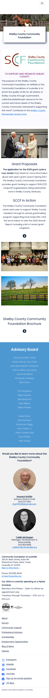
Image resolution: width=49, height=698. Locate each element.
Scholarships (8, 637)
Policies (5, 651)
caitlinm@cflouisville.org (24, 547)
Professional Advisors (12, 632)
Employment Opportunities (15, 641)
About (5, 618)
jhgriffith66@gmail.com (24, 504)
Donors (5, 623)
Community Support (12, 627)
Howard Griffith (24, 496)
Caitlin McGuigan (24, 537)
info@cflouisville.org (11, 576)
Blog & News (8, 646)
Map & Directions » (11, 568)
